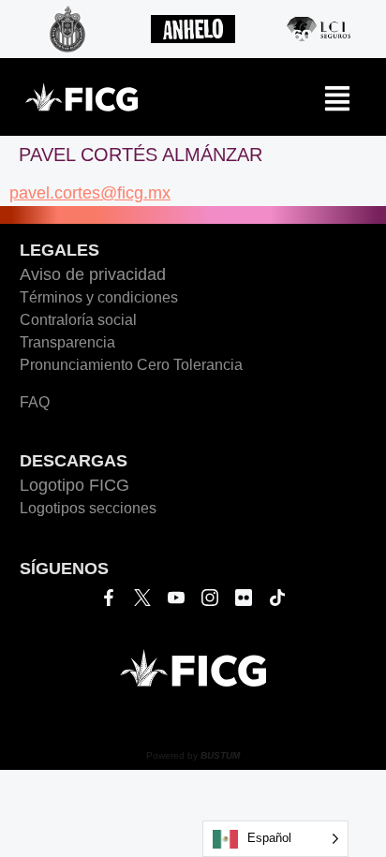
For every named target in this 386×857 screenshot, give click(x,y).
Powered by (193, 755)
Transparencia (67, 342)
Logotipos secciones (88, 508)
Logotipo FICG (74, 485)
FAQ (35, 402)
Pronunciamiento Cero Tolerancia (131, 365)
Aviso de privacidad (93, 274)
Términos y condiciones (99, 297)
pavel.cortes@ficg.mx (90, 193)
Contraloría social (78, 320)
